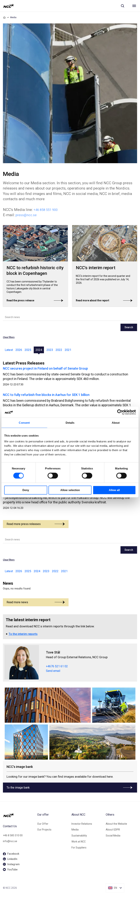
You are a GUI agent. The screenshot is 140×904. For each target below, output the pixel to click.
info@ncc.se (10, 841)
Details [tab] (70, 422)
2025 (28, 350)
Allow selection (70, 490)
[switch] (53, 476)
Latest (9, 350)
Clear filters (9, 337)
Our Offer (42, 823)
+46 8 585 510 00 (13, 835)
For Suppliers (78, 847)
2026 (18, 350)
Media (75, 829)
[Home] (4, 17)
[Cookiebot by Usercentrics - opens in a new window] (120, 412)
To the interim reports (23, 634)
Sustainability (79, 835)
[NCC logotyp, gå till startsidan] (8, 6)
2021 (68, 350)
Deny (25, 490)
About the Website (116, 823)
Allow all (114, 490)
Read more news (17, 602)
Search (129, 327)
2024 (39, 350)
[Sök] (122, 6)
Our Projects (44, 829)
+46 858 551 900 (46, 210)
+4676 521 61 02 (57, 666)
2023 (49, 350)
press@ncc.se (26, 215)
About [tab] (116, 422)
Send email (53, 671)
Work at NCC (78, 841)
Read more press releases (24, 524)
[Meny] (134, 6)
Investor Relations (81, 823)
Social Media (113, 835)
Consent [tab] (24, 422)
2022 (59, 350)
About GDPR (113, 829)
